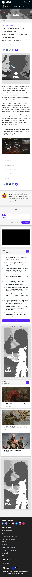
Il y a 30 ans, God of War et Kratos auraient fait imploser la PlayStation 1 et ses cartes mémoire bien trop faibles (17, 257)
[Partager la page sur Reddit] (13, 50)
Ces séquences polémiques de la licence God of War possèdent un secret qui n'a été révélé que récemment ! (17, 276)
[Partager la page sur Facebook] (7, 50)
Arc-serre (6, 178)
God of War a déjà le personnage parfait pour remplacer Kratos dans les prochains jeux (16, 264)
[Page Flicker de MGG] (20, 523)
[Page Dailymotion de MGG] (16, 523)
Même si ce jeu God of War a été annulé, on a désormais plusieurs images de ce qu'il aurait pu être (17, 308)
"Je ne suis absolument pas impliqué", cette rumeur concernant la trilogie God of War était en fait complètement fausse (17, 289)
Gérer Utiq (5, 553)
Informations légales (8, 539)
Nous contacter (7, 531)
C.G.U (4, 542)
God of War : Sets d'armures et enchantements (11, 450)
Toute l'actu (16, 320)
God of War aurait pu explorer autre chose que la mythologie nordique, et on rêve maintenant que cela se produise (17, 270)
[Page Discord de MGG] (6, 523)
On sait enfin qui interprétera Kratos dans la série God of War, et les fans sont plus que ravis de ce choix (17, 295)
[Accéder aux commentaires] (16, 50)
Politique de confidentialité (10, 550)
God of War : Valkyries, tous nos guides (14, 427)
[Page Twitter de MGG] (10, 523)
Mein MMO (5, 563)
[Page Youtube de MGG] (13, 523)
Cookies (4, 545)
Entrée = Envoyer (15, 222)
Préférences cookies (8, 547)
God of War (18, 21)
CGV (3, 556)
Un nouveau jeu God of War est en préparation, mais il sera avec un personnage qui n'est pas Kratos (15, 283)
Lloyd (20, 40)
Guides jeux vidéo (10, 21)
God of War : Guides (8, 25)
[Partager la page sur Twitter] (10, 50)
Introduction (7, 160)
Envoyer (26, 222)
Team (3, 533)
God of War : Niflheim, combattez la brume (15, 404)
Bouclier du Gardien (10, 169)
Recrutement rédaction (9, 536)
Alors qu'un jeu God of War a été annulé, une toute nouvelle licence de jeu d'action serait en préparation (16, 314)
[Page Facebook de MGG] (3, 523)
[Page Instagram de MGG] (23, 523)
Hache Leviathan (9, 165)
